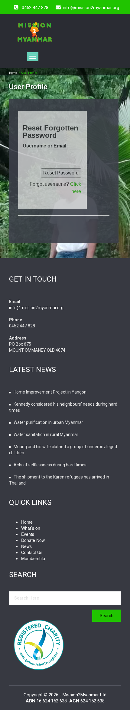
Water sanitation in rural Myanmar (46, 434)
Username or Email (44, 145)
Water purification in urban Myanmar (48, 422)
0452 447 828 (35, 7)
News (26, 546)
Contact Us (31, 552)
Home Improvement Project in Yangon (50, 392)
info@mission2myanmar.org (36, 307)
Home (13, 72)
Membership (33, 558)
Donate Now (33, 540)
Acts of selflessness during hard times (50, 464)
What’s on (30, 528)
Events (27, 534)
